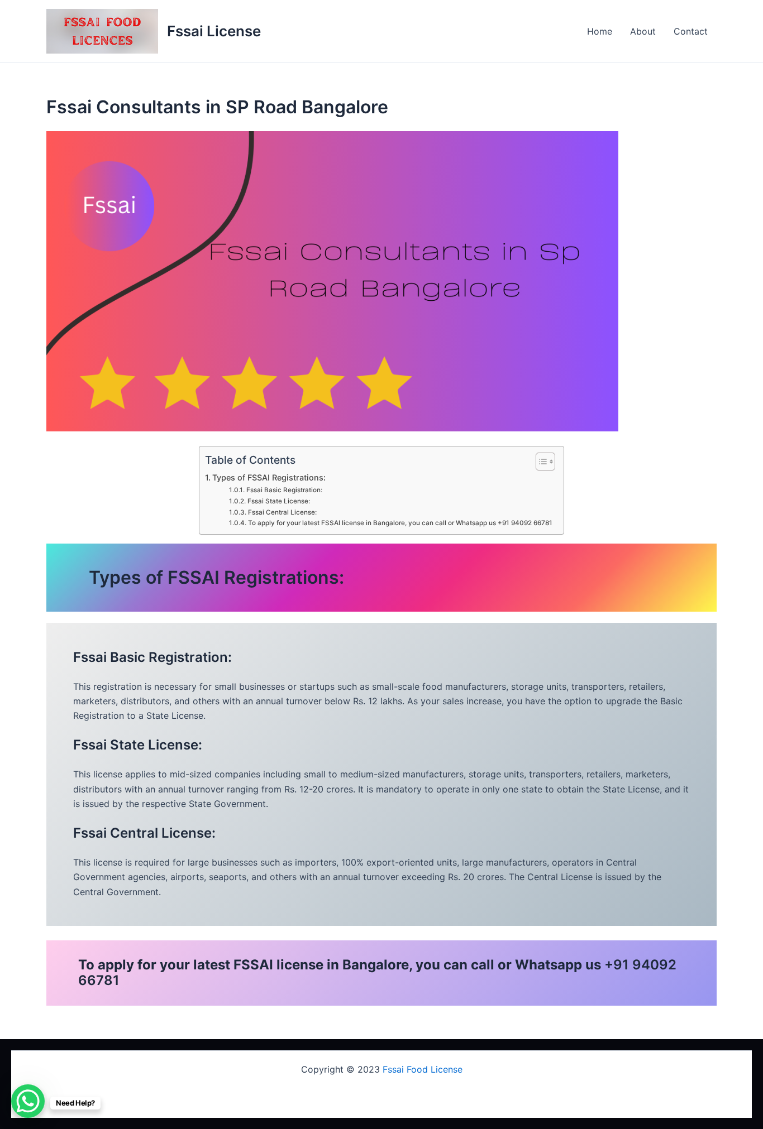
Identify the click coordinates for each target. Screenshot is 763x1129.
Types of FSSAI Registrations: (269, 477)
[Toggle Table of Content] (539, 461)
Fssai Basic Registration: (284, 490)
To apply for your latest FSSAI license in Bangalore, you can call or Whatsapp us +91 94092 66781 (400, 523)
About (643, 31)
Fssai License (214, 31)
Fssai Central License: (282, 512)
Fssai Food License (422, 1069)
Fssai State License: (278, 501)
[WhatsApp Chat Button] (28, 1101)
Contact (691, 31)
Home (599, 31)
